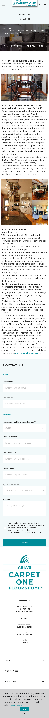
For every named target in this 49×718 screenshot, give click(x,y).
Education (10, 682)
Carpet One (6, 28)
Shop (7, 660)
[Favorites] (40, 4)
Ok (24, 709)
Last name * (8, 397)
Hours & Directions (24, 611)
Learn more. (16, 705)
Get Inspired (11, 671)
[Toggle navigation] (3, 4)
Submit (24, 542)
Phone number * (10, 437)
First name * (8, 382)
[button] (24, 428)
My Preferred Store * (11, 484)
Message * (7, 499)
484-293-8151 (24, 19)
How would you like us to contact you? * (19, 422)
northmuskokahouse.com (27, 353)
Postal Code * (8, 468)
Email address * (9, 453)
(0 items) (45, 5)
